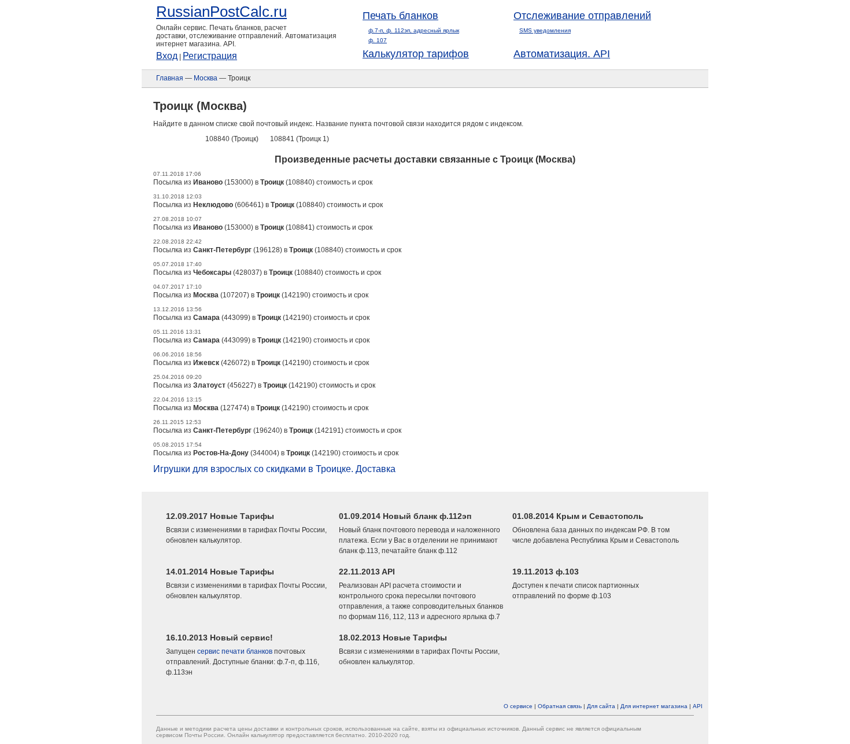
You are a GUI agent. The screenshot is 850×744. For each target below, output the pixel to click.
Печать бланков (400, 15)
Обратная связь (560, 706)
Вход (167, 56)
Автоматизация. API (561, 54)
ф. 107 (377, 40)
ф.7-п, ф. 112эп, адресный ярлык (413, 30)
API (698, 706)
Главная (169, 78)
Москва (205, 78)
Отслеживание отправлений (582, 15)
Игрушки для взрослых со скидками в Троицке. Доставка (274, 469)
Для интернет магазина (654, 706)
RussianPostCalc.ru (221, 11)
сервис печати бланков (234, 651)
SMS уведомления (545, 30)
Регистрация (210, 56)
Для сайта (601, 706)
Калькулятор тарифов (416, 54)
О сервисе (518, 706)
